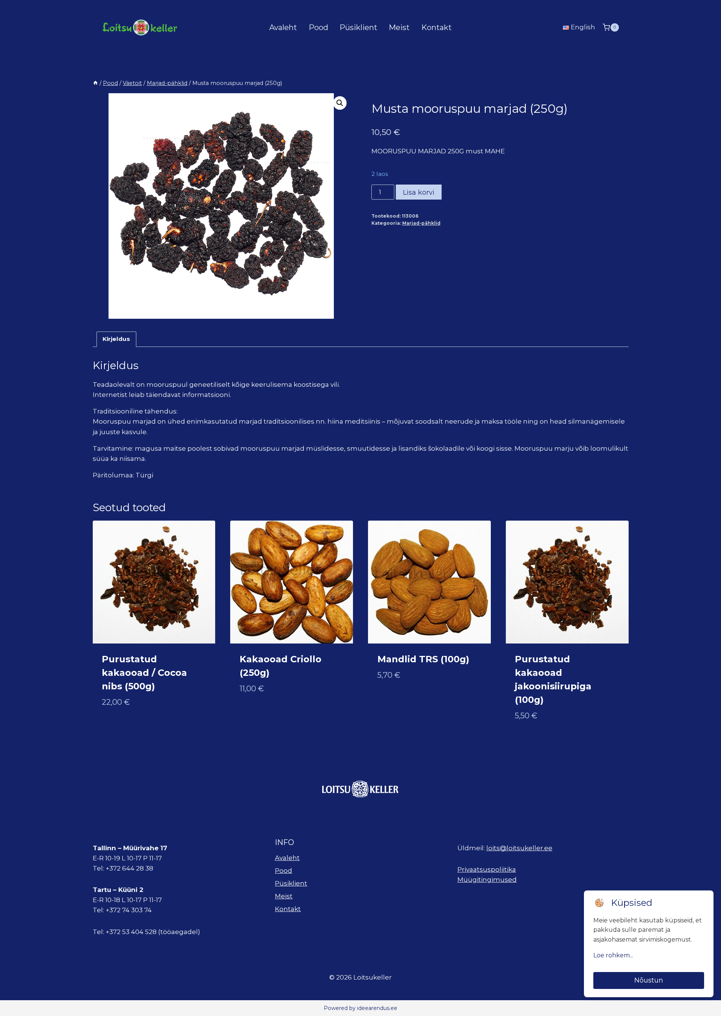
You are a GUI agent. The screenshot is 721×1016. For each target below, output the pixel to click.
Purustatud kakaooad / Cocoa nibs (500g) (144, 673)
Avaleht (283, 27)
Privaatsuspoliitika (486, 869)
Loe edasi (255, 713)
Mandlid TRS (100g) (423, 659)
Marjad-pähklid (421, 223)
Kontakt (436, 27)
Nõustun (648, 980)
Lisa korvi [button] (118, 727)
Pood (318, 27)
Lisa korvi (418, 192)
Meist (399, 27)
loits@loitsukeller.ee (519, 848)
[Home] (95, 83)
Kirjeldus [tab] (116, 338)
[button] (340, 103)
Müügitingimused (487, 879)
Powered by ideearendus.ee (360, 1008)
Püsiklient (358, 27)
